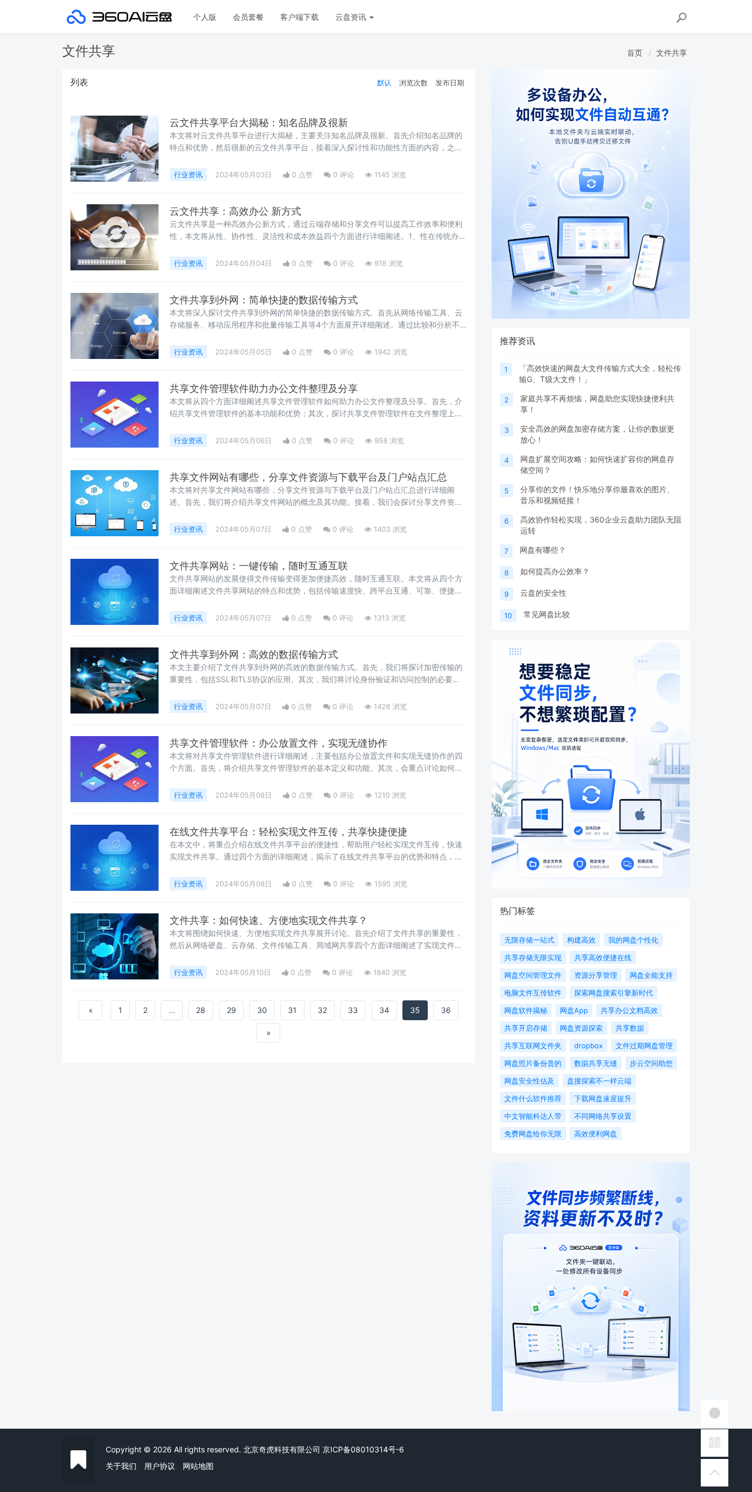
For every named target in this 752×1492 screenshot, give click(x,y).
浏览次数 (413, 82)
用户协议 (159, 1466)
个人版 (204, 16)
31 (292, 1010)
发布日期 (449, 82)
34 (384, 1010)
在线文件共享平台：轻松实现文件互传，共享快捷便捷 (288, 831)
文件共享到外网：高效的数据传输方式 (254, 654)
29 (231, 1010)
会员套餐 (248, 16)
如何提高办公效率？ (555, 571)
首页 (634, 52)
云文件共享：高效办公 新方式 (235, 211)
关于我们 (121, 1466)
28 (200, 1010)
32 (322, 1010)
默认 (384, 82)
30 (262, 1010)
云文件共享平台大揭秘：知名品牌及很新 (259, 122)
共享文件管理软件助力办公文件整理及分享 (264, 388)
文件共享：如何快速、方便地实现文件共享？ (269, 920)
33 (353, 1010)
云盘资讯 (351, 16)
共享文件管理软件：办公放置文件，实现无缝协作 (279, 743)
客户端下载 (299, 16)
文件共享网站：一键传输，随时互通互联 (259, 565)
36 (446, 1010)
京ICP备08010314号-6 (363, 1449)
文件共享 (671, 52)
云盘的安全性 (543, 592)
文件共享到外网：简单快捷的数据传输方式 (264, 300)
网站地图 (198, 1466)
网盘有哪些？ (543, 549)
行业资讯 (188, 174)
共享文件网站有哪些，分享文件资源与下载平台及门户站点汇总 (308, 477)
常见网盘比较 (547, 614)
